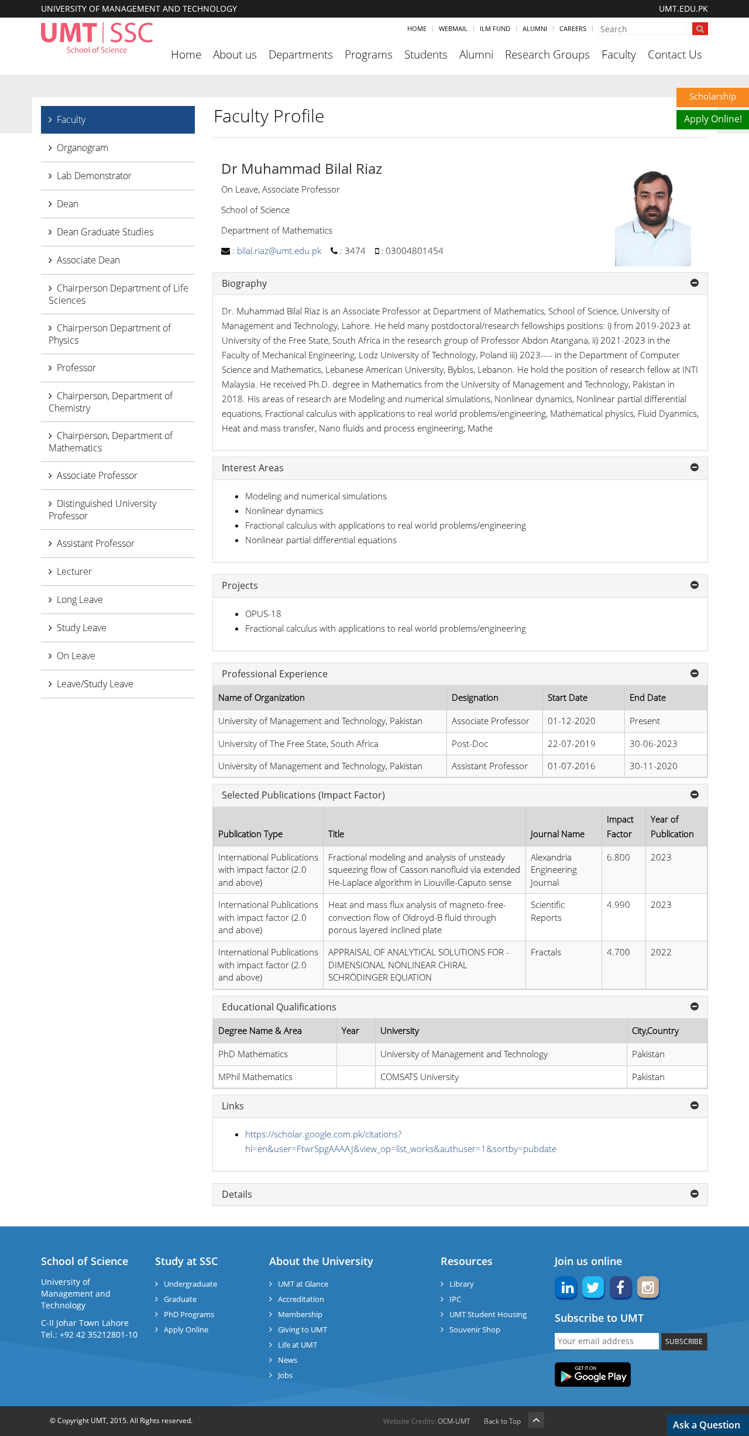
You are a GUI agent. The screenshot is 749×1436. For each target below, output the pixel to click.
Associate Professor (97, 475)
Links (233, 1106)
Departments (301, 54)
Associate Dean (88, 259)
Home (417, 28)
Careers (572, 28)
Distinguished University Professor (102, 509)
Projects (240, 586)
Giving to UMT (302, 1329)
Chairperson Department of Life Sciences (118, 294)
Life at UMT (297, 1344)
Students (426, 54)
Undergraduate (190, 1284)
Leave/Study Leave (95, 683)
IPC (455, 1299)
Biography (244, 284)
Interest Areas (253, 468)
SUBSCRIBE (684, 1341)
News (287, 1360)
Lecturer (74, 571)
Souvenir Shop (474, 1329)
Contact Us (675, 54)
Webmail (453, 28)
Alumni (535, 28)
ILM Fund (495, 28)
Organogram (82, 147)
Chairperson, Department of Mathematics (111, 441)
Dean (67, 203)
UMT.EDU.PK (683, 8)
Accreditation (301, 1299)
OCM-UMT (454, 1421)
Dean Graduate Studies (105, 231)
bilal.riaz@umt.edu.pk (279, 250)
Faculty (619, 54)
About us (235, 54)
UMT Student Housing (488, 1314)
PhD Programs (189, 1314)
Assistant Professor (96, 543)
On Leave (76, 655)
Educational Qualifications (279, 1007)
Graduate (180, 1299)
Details (237, 1195)
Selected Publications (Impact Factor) (303, 795)
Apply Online (186, 1329)
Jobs (285, 1375)
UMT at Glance (303, 1284)
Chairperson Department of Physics (110, 334)
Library (461, 1284)
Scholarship (712, 96)
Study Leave (81, 627)
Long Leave (80, 599)
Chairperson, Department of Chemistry (111, 401)
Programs (369, 54)
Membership (300, 1314)
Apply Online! (713, 118)
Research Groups (547, 54)
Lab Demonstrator (94, 175)
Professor (76, 367)
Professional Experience (275, 674)
